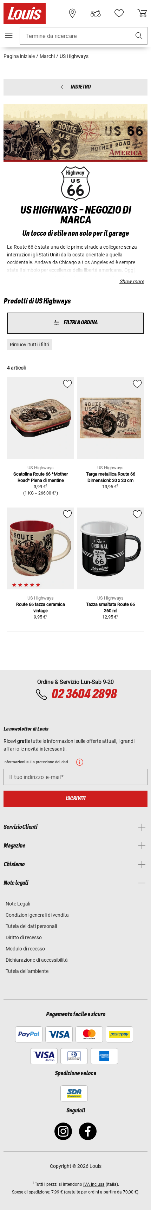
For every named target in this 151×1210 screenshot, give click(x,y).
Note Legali (18, 904)
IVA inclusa (94, 1184)
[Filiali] (72, 13)
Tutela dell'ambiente (27, 971)
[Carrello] (142, 13)
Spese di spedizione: (31, 1192)
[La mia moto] (95, 13)
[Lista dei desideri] (119, 13)
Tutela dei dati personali (31, 926)
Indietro (81, 87)
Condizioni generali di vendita (37, 915)
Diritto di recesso (24, 937)
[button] (139, 36)
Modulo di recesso (25, 948)
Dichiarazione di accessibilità (37, 960)
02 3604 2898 (84, 694)
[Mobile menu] (9, 35)
